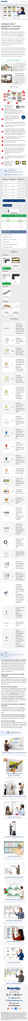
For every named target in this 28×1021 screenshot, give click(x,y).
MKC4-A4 (6, 578)
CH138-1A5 (6, 353)
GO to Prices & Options (13, 60)
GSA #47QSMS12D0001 (14, 1005)
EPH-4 (6, 595)
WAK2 (6, 640)
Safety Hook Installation (17, 696)
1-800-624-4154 (15, 998)
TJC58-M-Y (6, 409)
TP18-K (6, 545)
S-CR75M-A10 (6, 493)
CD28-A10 (6, 394)
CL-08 (6, 614)
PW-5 (6, 625)
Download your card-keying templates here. (14, 122)
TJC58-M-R (6, 448)
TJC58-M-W (6, 422)
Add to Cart (17, 215)
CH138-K (6, 342)
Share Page (15, 86)
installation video (14, 693)
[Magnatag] (14, 988)
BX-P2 (6, 556)
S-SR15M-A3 (6, 502)
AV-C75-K (6, 515)
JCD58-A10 (6, 473)
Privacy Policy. (11, 1019)
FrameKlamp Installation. (7, 698)
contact (14, 67)
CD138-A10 (6, 367)
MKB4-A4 (6, 567)
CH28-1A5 (6, 381)
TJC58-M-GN (6, 461)
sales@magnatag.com (18, 70)
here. (20, 727)
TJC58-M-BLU (6, 435)
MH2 (6, 483)
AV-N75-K (6, 531)
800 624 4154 (15, 69)
